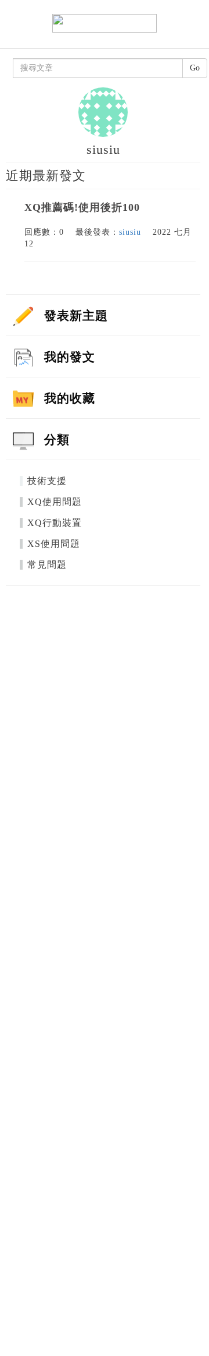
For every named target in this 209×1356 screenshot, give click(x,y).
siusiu (130, 232)
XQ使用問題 (54, 502)
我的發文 (69, 357)
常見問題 (47, 565)
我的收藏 (69, 398)
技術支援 (47, 481)
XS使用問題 (53, 544)
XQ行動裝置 (54, 523)
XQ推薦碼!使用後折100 (82, 207)
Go (195, 67)
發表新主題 (76, 316)
